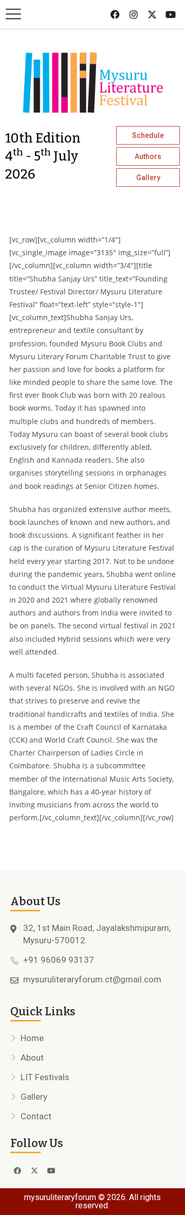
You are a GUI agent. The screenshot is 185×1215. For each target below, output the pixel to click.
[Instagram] (133, 14)
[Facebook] (115, 14)
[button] (46, 14)
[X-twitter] (152, 14)
